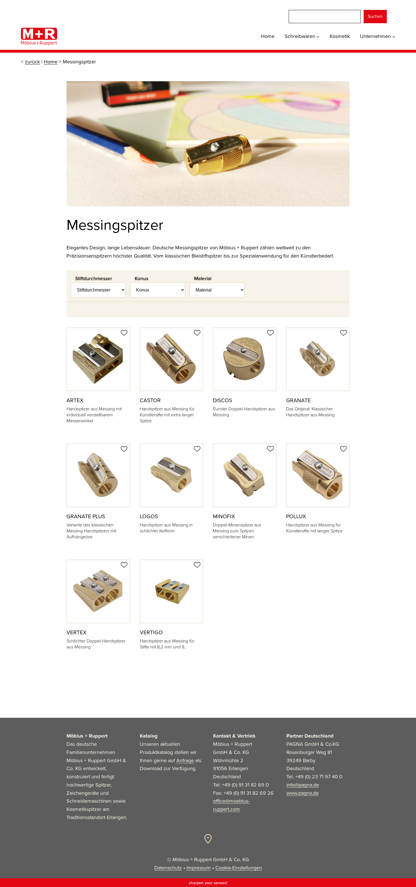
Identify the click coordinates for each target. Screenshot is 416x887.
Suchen (375, 16)
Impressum (198, 867)
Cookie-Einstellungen (238, 867)
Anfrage (185, 760)
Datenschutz (168, 867)
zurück (32, 61)
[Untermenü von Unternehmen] (393, 36)
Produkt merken (124, 333)
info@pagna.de (302, 785)
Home (50, 61)
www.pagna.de (302, 793)
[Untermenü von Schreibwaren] (317, 36)
